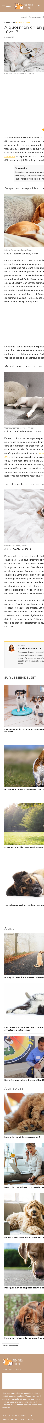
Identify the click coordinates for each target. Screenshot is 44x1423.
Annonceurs (26, 1415)
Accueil (24, 17)
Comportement (35, 17)
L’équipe (15, 1415)
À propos (6, 1415)
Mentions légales (9, 1419)
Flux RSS (31, 1419)
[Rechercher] (39, 6)
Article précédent (10, 1346)
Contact (22, 1419)
